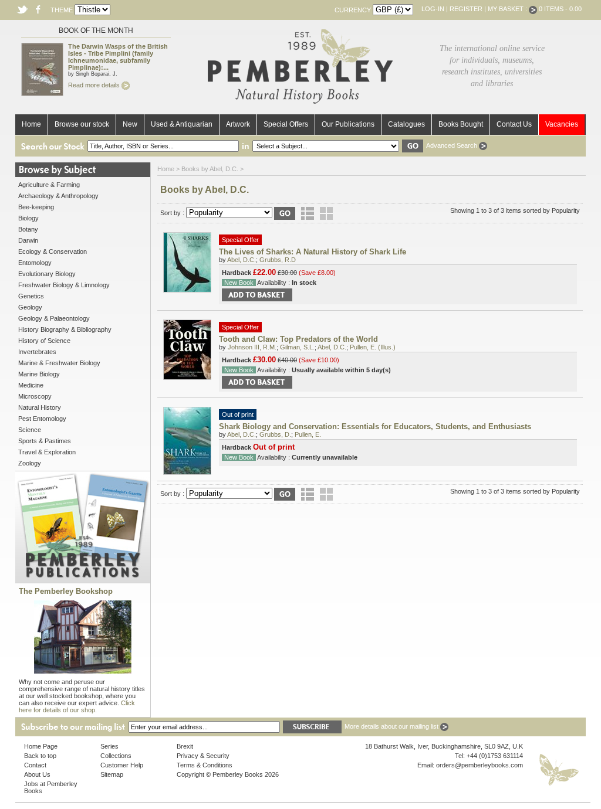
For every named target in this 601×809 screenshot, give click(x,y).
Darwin (28, 240)
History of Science (44, 340)
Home (31, 124)
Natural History (39, 407)
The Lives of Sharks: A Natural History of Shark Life (312, 251)
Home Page (41, 746)
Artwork (238, 124)
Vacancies (561, 124)
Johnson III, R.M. (252, 347)
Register (466, 8)
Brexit (185, 746)
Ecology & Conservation (52, 251)
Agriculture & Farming (49, 184)
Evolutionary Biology (47, 273)
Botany (28, 229)
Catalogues (406, 124)
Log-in (432, 8)
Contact (35, 765)
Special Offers (286, 124)
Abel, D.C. (241, 259)
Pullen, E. (308, 434)
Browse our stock (82, 124)
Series (109, 746)
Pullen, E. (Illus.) (373, 347)
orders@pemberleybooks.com (479, 765)
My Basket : (508, 8)
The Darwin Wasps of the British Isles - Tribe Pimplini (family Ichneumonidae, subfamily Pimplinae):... (118, 57)
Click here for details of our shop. (77, 706)
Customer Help (121, 765)
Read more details (94, 85)
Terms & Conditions (204, 765)
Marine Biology (39, 374)
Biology (28, 218)
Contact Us (514, 124)
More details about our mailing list (392, 726)
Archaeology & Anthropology (58, 195)
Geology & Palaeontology (54, 318)
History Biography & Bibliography (65, 329)
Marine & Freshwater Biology (59, 362)
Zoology (29, 463)
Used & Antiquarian (181, 124)
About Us (37, 774)
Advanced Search (452, 145)
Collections (115, 755)
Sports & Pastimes (44, 440)
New (130, 124)
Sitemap (111, 774)
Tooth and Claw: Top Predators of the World (298, 339)
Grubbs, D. (275, 434)
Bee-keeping (36, 206)
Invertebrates (37, 351)
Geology (30, 307)
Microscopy (35, 396)
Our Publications (348, 124)
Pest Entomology (42, 418)
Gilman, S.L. (297, 347)
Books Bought (460, 124)
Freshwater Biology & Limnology (64, 284)
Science (29, 429)
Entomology (35, 262)
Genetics (31, 296)
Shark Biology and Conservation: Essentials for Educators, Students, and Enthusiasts (375, 426)
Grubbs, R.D (277, 259)
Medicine (30, 385)
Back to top (40, 755)
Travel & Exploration (47, 452)
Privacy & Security (203, 755)
